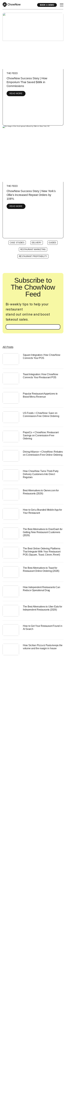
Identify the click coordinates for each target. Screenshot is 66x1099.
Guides (52, 242)
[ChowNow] (12, 4)
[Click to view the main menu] (61, 5)
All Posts (8, 347)
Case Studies (17, 242)
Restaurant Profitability (33, 256)
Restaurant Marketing (33, 249)
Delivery (36, 242)
